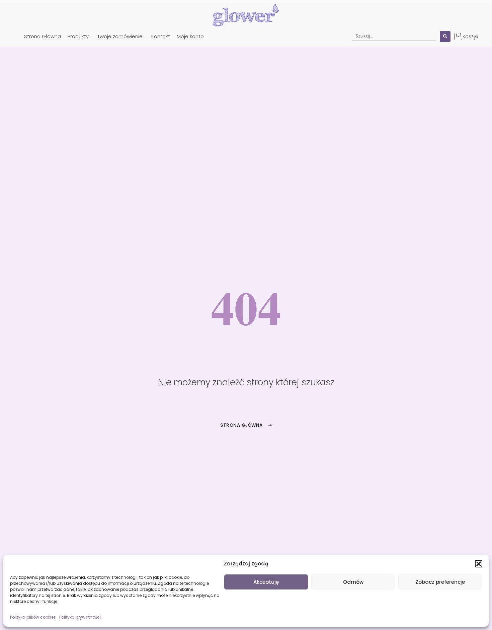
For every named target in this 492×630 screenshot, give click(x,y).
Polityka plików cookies (33, 617)
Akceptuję (266, 581)
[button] (478, 563)
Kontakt (160, 36)
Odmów (353, 581)
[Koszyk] (458, 36)
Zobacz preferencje (440, 581)
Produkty (78, 36)
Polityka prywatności (80, 617)
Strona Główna (42, 36)
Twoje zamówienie (120, 36)
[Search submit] (445, 36)
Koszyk (471, 36)
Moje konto (190, 36)
